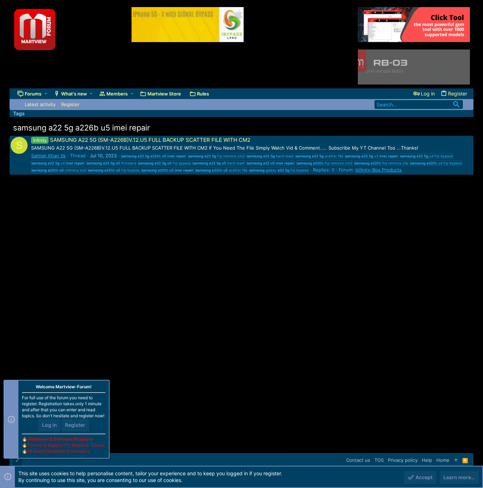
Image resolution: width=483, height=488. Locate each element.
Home (442, 460)
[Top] (456, 460)
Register (75, 425)
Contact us (358, 460)
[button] (46, 94)
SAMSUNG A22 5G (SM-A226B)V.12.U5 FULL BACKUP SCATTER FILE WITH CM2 (141, 139)
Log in (49, 425)
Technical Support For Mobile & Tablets (66, 445)
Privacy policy (403, 460)
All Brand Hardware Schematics (58, 451)
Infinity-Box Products (378, 170)
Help (427, 460)
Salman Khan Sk (48, 155)
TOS (379, 460)
